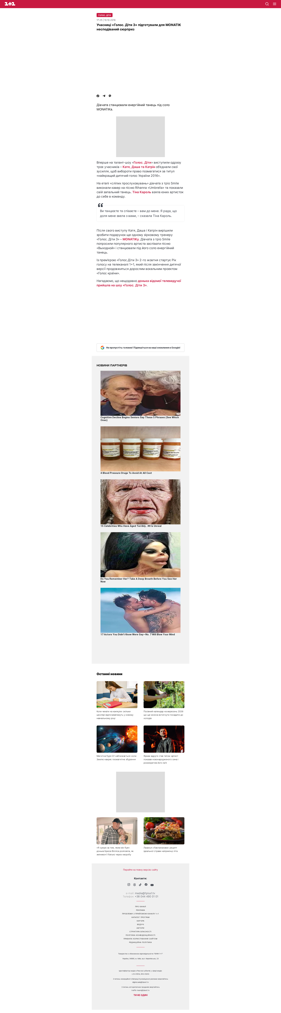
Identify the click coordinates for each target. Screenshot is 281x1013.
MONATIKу (131, 239)
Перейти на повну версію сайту (140, 869)
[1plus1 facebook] (146, 885)
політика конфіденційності (140, 935)
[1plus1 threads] (134, 885)
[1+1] (10, 4)
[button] (274, 4)
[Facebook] (98, 96)
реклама (140, 910)
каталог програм (141, 917)
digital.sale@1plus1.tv (140, 982)
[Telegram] (104, 96)
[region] (140, 136)
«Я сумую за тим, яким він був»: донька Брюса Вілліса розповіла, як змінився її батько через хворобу (115, 851)
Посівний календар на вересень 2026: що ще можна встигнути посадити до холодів (164, 715)
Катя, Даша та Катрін (139, 167)
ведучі (140, 924)
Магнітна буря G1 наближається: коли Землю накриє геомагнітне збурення (116, 758)
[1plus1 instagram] (128, 885)
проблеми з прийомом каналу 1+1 (140, 914)
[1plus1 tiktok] (140, 885)
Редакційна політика (140, 942)
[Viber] (110, 96)
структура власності (140, 932)
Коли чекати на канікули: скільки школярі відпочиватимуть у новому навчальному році (115, 715)
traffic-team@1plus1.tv (141, 990)
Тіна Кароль (141, 192)
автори (140, 928)
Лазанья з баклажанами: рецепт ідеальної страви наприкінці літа (161, 849)
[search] (267, 4)
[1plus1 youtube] (152, 885)
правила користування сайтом (140, 939)
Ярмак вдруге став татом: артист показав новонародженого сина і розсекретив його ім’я (161, 759)
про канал (140, 906)
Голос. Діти (104, 15)
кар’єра (140, 921)
